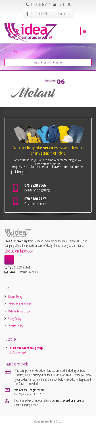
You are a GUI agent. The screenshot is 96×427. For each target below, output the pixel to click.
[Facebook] (27, 13)
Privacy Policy (14, 318)
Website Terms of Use (19, 311)
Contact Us (64, 4)
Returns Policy (15, 296)
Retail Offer (42, 13)
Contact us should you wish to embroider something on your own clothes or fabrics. (48, 162)
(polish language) (18, 352)
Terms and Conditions (19, 304)
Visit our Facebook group (27, 348)
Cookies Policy (15, 326)
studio (62, 13)
